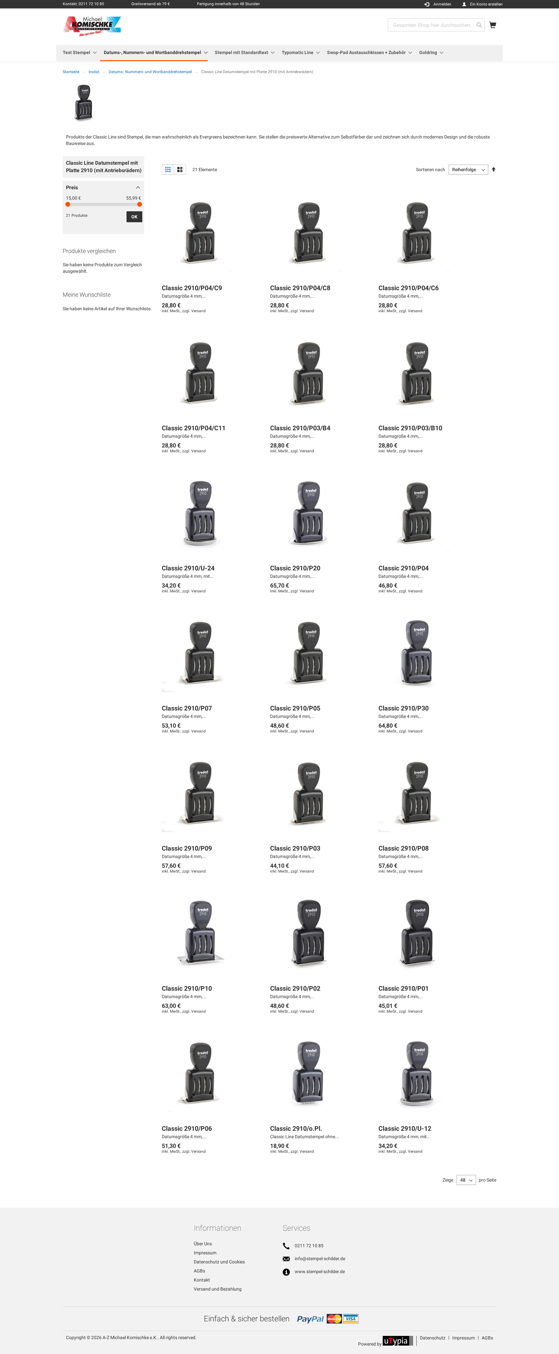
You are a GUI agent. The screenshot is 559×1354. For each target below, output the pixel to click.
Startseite (71, 72)
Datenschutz (432, 1337)
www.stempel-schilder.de (320, 1271)
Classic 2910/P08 (403, 848)
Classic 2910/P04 (403, 568)
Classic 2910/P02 (295, 988)
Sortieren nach (430, 169)
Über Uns (203, 1243)
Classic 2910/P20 (295, 568)
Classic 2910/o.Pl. (296, 1128)
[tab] (103, 168)
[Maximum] (139, 204)
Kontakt (202, 1279)
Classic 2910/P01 (403, 988)
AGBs (199, 1270)
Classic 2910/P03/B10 (410, 428)
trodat (94, 72)
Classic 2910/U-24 (188, 568)
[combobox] (436, 24)
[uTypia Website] (398, 1344)
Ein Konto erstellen (486, 4)
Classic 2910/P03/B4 (300, 428)
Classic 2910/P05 (295, 708)
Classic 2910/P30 (403, 708)
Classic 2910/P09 (187, 848)
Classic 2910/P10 (187, 988)
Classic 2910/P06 (187, 1128)
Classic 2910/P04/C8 (300, 288)
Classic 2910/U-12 (404, 1128)
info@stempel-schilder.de (320, 1258)
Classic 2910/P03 (295, 848)
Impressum (205, 1252)
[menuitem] (78, 52)
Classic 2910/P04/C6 (408, 288)
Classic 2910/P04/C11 (193, 428)
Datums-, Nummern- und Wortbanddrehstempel (151, 72)
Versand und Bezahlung (218, 1289)
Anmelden (442, 4)
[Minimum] (67, 204)
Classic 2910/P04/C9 (192, 288)
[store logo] (92, 26)
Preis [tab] (72, 187)
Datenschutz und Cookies (219, 1261)
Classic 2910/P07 (187, 708)
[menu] (279, 53)
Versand (198, 311)
